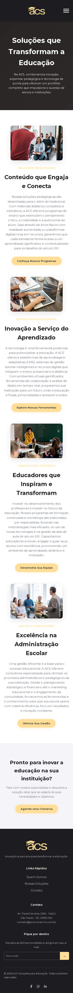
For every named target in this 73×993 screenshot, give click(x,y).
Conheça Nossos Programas (36, 260)
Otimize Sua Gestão (36, 723)
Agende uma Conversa (37, 808)
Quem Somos (36, 877)
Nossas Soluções (36, 883)
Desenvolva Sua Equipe (36, 567)
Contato (36, 890)
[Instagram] (38, 986)
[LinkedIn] (45, 986)
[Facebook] (31, 986)
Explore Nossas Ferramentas (36, 407)
